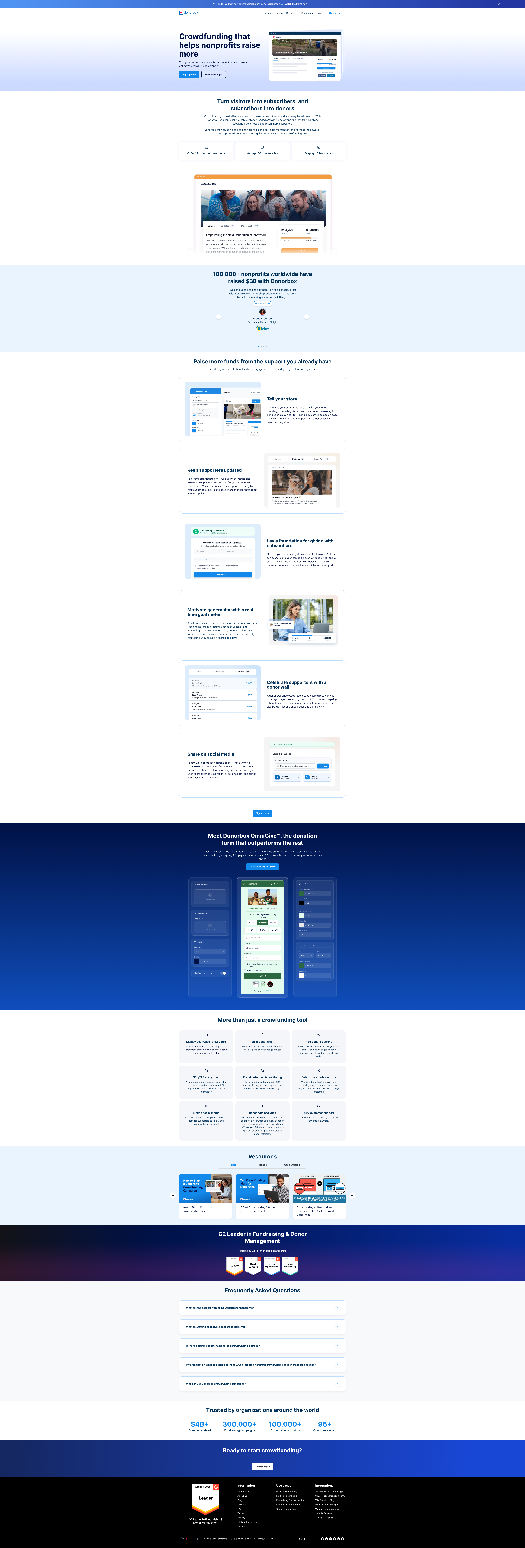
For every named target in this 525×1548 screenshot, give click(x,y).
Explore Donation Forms (262, 866)
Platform (267, 13)
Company (306, 13)
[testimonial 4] (266, 346)
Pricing (279, 13)
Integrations (324, 1485)
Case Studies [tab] (292, 1164)
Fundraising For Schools (288, 1504)
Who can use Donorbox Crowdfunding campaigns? (216, 1383)
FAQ (239, 1509)
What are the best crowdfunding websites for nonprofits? (220, 1307)
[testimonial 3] (263, 346)
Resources (291, 13)
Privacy (241, 1517)
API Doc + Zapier (324, 1517)
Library (241, 1526)
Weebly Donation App (326, 1504)
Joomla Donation (324, 1513)
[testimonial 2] (261, 346)
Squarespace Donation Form (330, 1495)
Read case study (262, 303)
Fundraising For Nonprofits (290, 1500)
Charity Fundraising (286, 1509)
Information (246, 1485)
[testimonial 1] (258, 346)
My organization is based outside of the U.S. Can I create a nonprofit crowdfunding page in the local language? (251, 1364)
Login (318, 13)
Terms (240, 1513)
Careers (241, 1504)
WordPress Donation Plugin (329, 1491)
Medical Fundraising (286, 1495)
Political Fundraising (286, 1491)
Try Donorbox (262, 1466)
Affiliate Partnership (247, 1522)
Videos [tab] (262, 1164)
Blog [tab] (233, 1164)
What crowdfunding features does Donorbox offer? (216, 1326)
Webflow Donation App (327, 1509)
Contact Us (243, 1491)
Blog (239, 1500)
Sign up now (335, 13)
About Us (242, 1495)
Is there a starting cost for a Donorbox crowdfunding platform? (223, 1345)
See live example (213, 74)
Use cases (283, 1485)
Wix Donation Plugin (325, 1500)
